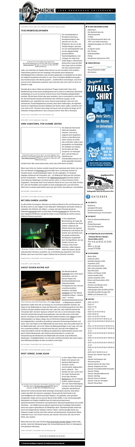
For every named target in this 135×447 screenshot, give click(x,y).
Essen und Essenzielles (96, 280)
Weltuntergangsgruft (57, 178)
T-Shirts (90, 37)
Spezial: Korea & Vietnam (97, 378)
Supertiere (91, 264)
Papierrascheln (93, 287)
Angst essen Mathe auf (35, 267)
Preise (90, 56)
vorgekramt (62, 211)
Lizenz (58, 249)
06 (102, 321)
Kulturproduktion (94, 54)
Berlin (90, 256)
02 (93, 302)
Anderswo (91, 259)
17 (47, 436)
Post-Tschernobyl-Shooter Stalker (59, 422)
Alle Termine (92, 51)
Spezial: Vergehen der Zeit (97, 366)
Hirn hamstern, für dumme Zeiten (41, 124)
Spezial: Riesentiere (95, 383)
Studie (72, 317)
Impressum (92, 30)
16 (45, 436)
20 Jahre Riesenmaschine (42, 386)
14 (40, 436)
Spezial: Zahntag (94, 376)
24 (64, 436)
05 (98, 316)
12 (98, 314)
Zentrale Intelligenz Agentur (33, 443)
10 (111, 321)
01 (93, 309)
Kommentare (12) (48, 114)
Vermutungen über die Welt (97, 290)
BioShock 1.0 (66, 379)
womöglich (66, 293)
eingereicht (33, 211)
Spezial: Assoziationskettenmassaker (101, 369)
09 (95, 314)
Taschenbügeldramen (34, 30)
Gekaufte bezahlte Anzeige (97, 292)
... (38, 436)
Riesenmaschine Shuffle (96, 70)
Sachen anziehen (94, 278)
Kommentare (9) (50, 430)
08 (95, 307)
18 (49, 436)
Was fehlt (91, 271)
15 (43, 436)
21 (57, 436)
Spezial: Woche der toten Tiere (99, 364)
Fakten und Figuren (95, 273)
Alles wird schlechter (95, 268)
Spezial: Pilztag (93, 371)
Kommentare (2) (48, 344)
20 (55, 436)
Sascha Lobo (25, 114)
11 (104, 312)
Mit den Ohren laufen (34, 200)
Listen (90, 283)
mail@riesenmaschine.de (54, 443)
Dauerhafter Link (36, 114)
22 (59, 436)
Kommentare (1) (49, 258)
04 (95, 302)
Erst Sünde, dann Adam (35, 353)
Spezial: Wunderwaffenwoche (98, 374)
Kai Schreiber (25, 191)
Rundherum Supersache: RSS (99, 58)
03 (98, 312)
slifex (53, 302)
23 (61, 436)
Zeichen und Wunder (95, 285)
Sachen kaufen (93, 275)
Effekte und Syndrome (96, 294)
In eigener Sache (94, 49)
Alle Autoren (92, 72)
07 (98, 302)
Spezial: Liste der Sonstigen (98, 381)
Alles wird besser (94, 266)
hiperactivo (51, 249)
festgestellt (65, 274)
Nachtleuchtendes (94, 261)
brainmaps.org (42, 171)
